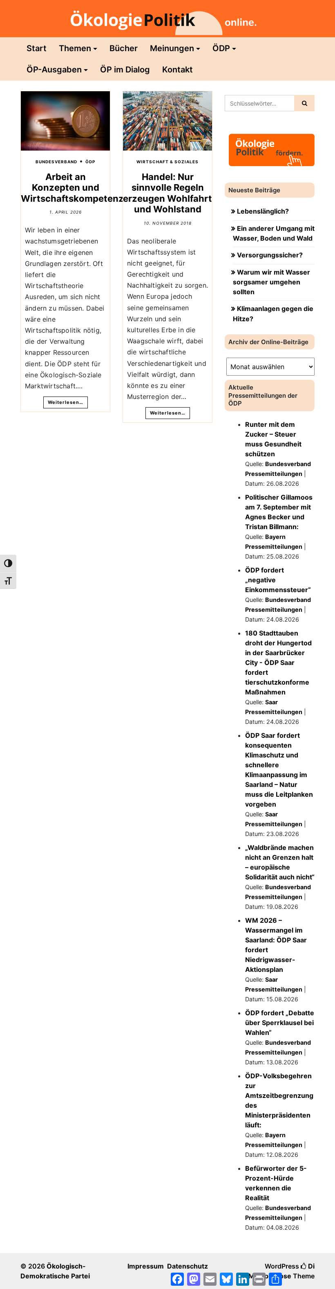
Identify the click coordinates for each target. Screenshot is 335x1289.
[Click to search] (304, 103)
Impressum (145, 1266)
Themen (75, 48)
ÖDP (221, 48)
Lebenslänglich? (263, 211)
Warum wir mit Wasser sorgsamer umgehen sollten (271, 282)
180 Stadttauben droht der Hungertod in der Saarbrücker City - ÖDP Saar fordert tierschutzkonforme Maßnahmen (278, 662)
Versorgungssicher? (270, 255)
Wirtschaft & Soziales (167, 161)
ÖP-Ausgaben (54, 69)
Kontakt (177, 69)
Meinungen (172, 48)
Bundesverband (56, 161)
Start (37, 48)
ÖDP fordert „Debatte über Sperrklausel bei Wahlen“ (279, 1023)
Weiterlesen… (65, 402)
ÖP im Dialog (125, 69)
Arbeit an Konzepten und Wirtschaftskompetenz (72, 187)
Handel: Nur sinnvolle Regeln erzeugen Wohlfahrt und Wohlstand (167, 192)
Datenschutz (187, 1266)
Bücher (123, 48)
